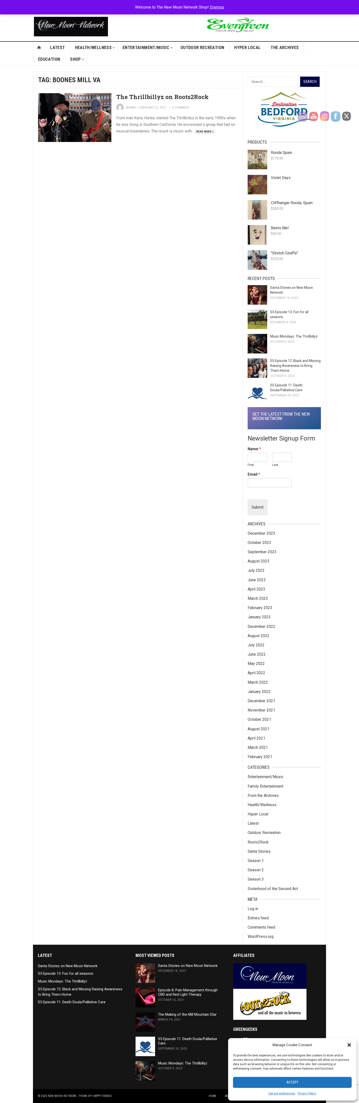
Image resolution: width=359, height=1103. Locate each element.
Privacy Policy (307, 1093)
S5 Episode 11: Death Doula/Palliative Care (72, 1002)
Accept (292, 1082)
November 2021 (261, 710)
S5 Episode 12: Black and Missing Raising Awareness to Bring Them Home (295, 365)
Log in (253, 908)
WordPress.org (261, 936)
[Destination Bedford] (282, 125)
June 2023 (257, 580)
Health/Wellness (93, 47)
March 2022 (258, 682)
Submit (258, 507)
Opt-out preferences (281, 1093)
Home (213, 1096)
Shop (75, 59)
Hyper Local (247, 47)
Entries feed (258, 918)
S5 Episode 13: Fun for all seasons (65, 973)
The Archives (285, 47)
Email (254, 474)
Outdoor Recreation (202, 47)
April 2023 (256, 589)
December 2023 (261, 533)
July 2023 (256, 570)
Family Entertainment (265, 786)
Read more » (205, 131)
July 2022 (256, 645)
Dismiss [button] (217, 7)
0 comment (180, 107)
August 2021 (258, 729)
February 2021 (260, 756)
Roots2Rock (258, 842)
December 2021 (261, 701)
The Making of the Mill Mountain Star (187, 1014)
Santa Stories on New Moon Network (67, 966)
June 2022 (257, 654)
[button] (349, 1045)
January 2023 (259, 617)
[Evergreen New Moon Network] (237, 36)
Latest (57, 47)
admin (131, 107)
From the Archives (263, 795)
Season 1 (256, 860)
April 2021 (256, 738)
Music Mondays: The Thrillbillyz (294, 336)
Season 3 (256, 879)
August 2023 (258, 561)
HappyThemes (102, 1096)
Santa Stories (259, 851)
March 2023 (258, 598)
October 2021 (259, 719)
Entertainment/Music (146, 47)
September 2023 (262, 552)
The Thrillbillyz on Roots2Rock (162, 97)
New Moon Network (62, 1096)
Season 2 (256, 870)
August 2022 (258, 635)
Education (49, 59)
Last (275, 465)
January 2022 (259, 691)
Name (254, 449)
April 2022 (256, 673)
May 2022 (256, 663)
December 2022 (261, 626)
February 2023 (260, 607)
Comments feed (261, 927)
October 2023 (259, 542)
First (251, 465)
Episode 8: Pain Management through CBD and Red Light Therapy (188, 992)
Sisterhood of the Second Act (273, 888)
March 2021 (258, 747)
